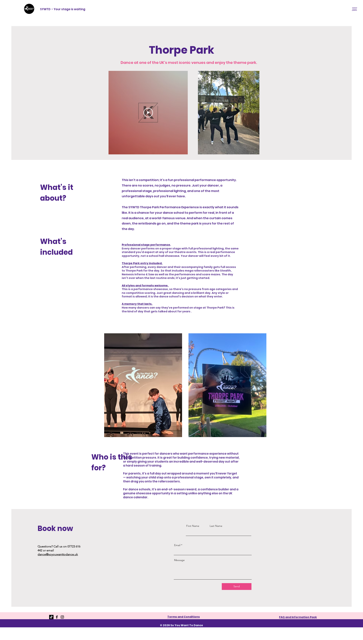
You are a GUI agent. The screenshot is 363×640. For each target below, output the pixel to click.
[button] (354, 9)
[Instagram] (62, 617)
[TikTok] (51, 617)
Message (179, 560)
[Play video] (148, 112)
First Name (192, 526)
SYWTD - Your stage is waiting (62, 9)
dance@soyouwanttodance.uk (58, 554)
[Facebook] (57, 617)
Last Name (216, 526)
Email (177, 545)
